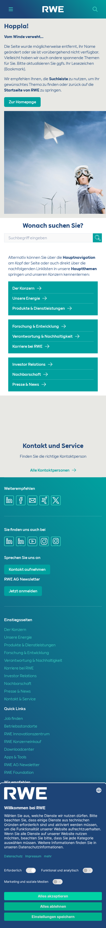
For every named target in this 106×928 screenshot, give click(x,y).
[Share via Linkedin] (9, 500)
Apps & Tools (15, 757)
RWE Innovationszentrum (27, 734)
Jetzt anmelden (23, 591)
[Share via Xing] (44, 500)
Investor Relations (29, 364)
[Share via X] (56, 500)
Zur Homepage (22, 102)
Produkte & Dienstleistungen (38, 308)
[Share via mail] (32, 500)
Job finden (13, 718)
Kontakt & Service (20, 699)
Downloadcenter (19, 749)
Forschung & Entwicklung (35, 326)
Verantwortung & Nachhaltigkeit (42, 336)
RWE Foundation (19, 772)
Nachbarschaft (26, 374)
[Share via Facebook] (21, 500)
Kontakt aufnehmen (27, 569)
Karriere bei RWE (27, 346)
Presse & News (25, 384)
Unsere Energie (26, 298)
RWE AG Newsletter (22, 764)
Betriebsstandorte (20, 726)
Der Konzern (23, 288)
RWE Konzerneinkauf (22, 741)
